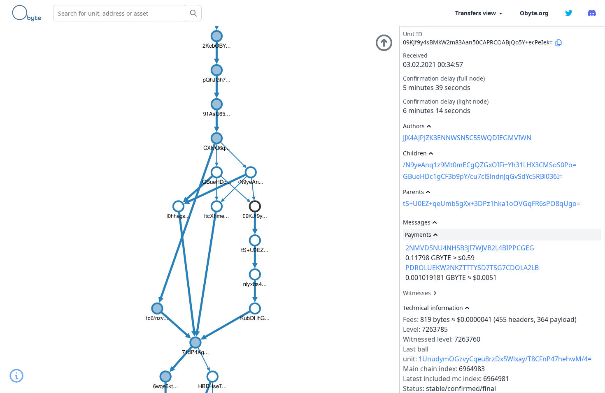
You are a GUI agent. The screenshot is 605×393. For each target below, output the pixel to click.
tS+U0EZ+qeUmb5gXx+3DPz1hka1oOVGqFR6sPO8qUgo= (491, 203)
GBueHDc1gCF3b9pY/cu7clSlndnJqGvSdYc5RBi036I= (483, 176)
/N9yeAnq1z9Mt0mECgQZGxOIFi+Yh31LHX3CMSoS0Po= (489, 164)
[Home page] (28, 13)
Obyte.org (534, 13)
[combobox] (119, 13)
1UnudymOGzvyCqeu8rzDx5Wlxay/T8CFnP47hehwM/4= (505, 358)
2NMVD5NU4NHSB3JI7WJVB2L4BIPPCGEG (469, 247)
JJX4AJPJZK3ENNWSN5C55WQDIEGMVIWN (467, 137)
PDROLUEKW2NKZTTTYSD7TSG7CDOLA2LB (472, 267)
